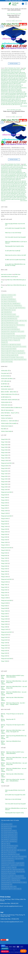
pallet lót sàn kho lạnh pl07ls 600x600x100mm (15, 93)
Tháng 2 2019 (4, 655)
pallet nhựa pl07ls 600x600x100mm (16, 172)
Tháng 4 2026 (4, 450)
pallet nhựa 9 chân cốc (5, 843)
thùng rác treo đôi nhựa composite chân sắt (9, 355)
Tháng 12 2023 (4, 513)
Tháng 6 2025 (4, 476)
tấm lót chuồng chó (17, 888)
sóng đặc (3, 867)
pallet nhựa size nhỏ (5, 179)
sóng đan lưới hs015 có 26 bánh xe (17, 865)
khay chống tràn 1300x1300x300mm (8, 301)
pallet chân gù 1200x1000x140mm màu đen (10, 316)
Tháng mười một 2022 (6, 547)
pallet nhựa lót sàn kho (20, 97)
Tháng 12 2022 (4, 545)
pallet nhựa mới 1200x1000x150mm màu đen (10, 854)
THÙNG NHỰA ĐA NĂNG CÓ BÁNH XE (10, 407)
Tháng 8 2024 (4, 494)
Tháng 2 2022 (4, 571)
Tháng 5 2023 (4, 531)
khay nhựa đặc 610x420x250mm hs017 (9, 835)
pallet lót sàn (6, 76)
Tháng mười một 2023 (6, 516)
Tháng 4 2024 (4, 505)
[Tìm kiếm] (23, 4)
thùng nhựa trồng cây (16, 880)
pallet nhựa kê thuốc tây (7, 104)
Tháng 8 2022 (4, 555)
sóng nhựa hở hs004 (19, 858)
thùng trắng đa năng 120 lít (6, 884)
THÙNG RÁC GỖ (5, 370)
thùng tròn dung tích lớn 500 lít (20, 359)
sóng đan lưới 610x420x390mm (7, 860)
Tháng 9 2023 (4, 521)
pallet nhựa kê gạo (19, 96)
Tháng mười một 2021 (6, 579)
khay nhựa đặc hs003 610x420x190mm (9, 837)
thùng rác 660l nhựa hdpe (6, 346)
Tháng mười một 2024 (6, 492)
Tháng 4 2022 (4, 566)
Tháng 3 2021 (4, 592)
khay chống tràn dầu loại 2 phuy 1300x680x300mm (11, 305)
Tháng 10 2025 (4, 465)
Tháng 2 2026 (4, 455)
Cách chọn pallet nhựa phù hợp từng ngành (15, 237)
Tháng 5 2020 (4, 616)
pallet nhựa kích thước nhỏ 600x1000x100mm (10, 329)
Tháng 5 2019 (4, 648)
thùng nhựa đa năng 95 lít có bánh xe (19, 882)
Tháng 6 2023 (4, 529)
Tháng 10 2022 (4, 550)
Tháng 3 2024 (4, 508)
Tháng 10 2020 (4, 603)
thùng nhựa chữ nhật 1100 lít (18, 869)
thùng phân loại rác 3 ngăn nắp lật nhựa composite (10, 344)
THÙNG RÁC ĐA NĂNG (7, 378)
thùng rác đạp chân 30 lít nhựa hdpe (8, 357)
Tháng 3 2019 (4, 653)
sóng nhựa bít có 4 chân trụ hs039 (17, 331)
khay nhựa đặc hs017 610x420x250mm (9, 839)
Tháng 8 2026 (4, 439)
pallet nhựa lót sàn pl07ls (16, 192)
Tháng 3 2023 (4, 537)
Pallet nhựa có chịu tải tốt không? (13, 232)
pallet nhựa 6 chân (22, 320)
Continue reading (14, 63)
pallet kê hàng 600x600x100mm (20, 196)
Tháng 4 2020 (4, 619)
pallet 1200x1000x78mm (6, 312)
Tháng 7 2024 (4, 497)
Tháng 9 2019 (4, 637)
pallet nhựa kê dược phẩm (13, 75)
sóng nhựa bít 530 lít (5, 331)
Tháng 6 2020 (4, 613)
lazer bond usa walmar (6, 274)
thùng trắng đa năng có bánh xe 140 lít (8, 886)
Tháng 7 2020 (4, 611)
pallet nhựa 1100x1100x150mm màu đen (9, 845)
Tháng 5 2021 (4, 587)
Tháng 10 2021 (4, 581)
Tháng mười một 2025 (6, 463)
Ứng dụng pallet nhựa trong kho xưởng (14, 246)
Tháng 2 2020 (4, 624)
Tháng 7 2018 (4, 661)
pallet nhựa (22, 94)
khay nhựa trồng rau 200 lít (6, 824)
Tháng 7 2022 (4, 558)
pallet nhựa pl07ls (21, 193)
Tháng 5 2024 (4, 502)
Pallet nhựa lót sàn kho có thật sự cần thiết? (15, 255)
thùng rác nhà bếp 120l (5, 353)
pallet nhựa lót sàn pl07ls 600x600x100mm (17, 76)
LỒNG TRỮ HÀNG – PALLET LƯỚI (9, 412)
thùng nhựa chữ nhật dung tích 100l (8, 871)
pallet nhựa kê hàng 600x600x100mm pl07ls (13, 69)
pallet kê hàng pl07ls (15, 72)
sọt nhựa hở (8, 867)
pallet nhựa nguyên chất (6, 856)
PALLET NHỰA (18, 13)
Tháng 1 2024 (4, 510)
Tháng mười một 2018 (6, 658)
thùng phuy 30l (17, 340)
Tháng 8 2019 (4, 640)
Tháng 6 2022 (4, 560)
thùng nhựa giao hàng (20, 871)
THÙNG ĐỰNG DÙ (5, 402)
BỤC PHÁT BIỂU (5, 386)
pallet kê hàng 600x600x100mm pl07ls (15, 103)
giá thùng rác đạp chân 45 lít (6, 297)
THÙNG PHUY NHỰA (6, 426)
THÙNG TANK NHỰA (6, 431)
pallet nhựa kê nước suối (17, 104)
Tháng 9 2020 (4, 605)
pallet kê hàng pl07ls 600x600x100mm (19, 87)
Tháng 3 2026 (4, 452)
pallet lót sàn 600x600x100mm (13, 82)
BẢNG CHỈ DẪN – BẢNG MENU (9, 391)
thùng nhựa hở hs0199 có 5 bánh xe (18, 878)
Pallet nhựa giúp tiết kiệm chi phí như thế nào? (15, 224)
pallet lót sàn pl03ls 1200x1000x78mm (9, 841)
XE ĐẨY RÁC (4, 383)
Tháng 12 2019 (4, 629)
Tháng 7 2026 (4, 442)
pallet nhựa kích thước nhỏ (16, 100)
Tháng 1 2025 (4, 489)
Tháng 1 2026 (4, 457)
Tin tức (20, 949)
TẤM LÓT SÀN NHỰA (11, 13)
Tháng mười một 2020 (6, 600)
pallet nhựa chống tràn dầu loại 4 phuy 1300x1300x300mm (12, 325)
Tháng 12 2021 (4, 576)
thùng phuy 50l (4, 342)
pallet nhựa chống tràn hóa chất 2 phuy (8, 850)
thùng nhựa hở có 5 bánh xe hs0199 (8, 873)
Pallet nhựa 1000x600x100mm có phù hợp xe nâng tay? (16, 242)
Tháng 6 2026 (4, 444)
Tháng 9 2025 (4, 468)
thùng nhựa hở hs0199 (5, 878)
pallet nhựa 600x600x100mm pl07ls (12, 94)
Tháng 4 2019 (4, 650)
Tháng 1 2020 (4, 626)
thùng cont (14, 867)
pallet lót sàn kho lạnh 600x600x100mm (11, 79)
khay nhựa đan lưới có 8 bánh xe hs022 (8, 826)
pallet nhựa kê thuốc (12, 80)
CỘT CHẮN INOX (5, 381)
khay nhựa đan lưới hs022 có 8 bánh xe (8, 830)
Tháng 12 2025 (4, 460)
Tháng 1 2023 (4, 542)
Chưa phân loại (4, 373)
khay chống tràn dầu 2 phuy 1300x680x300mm (10, 303)
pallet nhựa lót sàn (17, 165)
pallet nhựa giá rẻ (12, 179)
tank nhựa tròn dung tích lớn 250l (7, 333)
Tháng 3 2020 (4, 621)
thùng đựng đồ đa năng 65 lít (6, 888)
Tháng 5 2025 (4, 479)
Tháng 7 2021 (4, 584)
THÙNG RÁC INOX (5, 405)
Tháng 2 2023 (4, 539)
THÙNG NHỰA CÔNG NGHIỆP (8, 423)
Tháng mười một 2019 (6, 632)
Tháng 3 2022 (4, 568)
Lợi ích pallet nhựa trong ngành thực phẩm (15, 228)
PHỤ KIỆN (3, 428)
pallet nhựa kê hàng (20, 197)
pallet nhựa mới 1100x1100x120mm (8, 852)
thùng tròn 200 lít (19, 357)
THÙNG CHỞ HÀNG (6, 418)
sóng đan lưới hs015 (5, 865)
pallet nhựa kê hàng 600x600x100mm (18, 190)
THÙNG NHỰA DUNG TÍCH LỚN (9, 394)
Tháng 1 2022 (4, 574)
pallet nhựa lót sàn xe (13, 90)
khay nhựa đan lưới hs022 (6, 828)
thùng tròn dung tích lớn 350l (7, 359)
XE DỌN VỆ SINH (5, 375)
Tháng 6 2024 (4, 500)
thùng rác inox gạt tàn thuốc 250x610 (8, 348)
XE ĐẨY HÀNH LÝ (5, 397)
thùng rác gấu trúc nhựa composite (19, 346)
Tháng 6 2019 (4, 645)
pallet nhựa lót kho (4, 89)
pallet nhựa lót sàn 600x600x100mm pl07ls (9, 73)
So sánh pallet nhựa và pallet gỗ (12, 250)
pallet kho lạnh (22, 72)
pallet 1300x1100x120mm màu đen (8, 314)
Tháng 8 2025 (4, 471)
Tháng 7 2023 (4, 526)
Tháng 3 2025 (4, 484)
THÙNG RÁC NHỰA (6, 389)
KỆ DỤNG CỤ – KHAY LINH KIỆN (9, 420)
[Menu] (2, 3)
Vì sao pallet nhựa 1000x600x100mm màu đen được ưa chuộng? (15, 265)
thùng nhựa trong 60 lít (5, 880)
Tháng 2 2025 (4, 486)
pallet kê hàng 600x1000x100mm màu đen (9, 320)
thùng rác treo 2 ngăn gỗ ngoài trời (18, 353)
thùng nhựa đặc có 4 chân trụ (6, 340)
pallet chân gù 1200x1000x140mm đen (9, 318)
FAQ (14, 950)
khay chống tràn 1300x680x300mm (8, 299)
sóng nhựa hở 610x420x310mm (7, 858)
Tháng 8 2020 (4, 608)
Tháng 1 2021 (4, 595)
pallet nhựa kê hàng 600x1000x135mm (9, 327)
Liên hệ (24, 949)
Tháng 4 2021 (4, 589)
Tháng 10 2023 (4, 518)
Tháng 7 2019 (4, 642)
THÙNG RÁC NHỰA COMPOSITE (9, 399)
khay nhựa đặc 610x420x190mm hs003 (9, 832)
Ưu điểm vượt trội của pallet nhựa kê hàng (15, 259)
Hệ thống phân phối (12, 949)
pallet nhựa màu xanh (21, 850)
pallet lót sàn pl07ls (20, 80)
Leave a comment (23, 200)
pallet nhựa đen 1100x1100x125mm (19, 856)
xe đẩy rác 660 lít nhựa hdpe (6, 361)
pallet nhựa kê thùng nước (8, 83)
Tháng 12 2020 (4, 597)
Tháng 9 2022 (4, 552)
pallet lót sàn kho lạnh (15, 199)
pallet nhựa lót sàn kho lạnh (14, 86)
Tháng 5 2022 (4, 563)
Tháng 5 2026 (4, 447)
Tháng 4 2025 (4, 481)
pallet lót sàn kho (18, 101)
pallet (6, 103)
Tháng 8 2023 (4, 523)
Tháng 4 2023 (4, 534)
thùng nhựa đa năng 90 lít (6, 882)
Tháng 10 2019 (4, 634)
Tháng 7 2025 (4, 473)
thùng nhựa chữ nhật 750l (6, 869)
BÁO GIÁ (23, 951)
